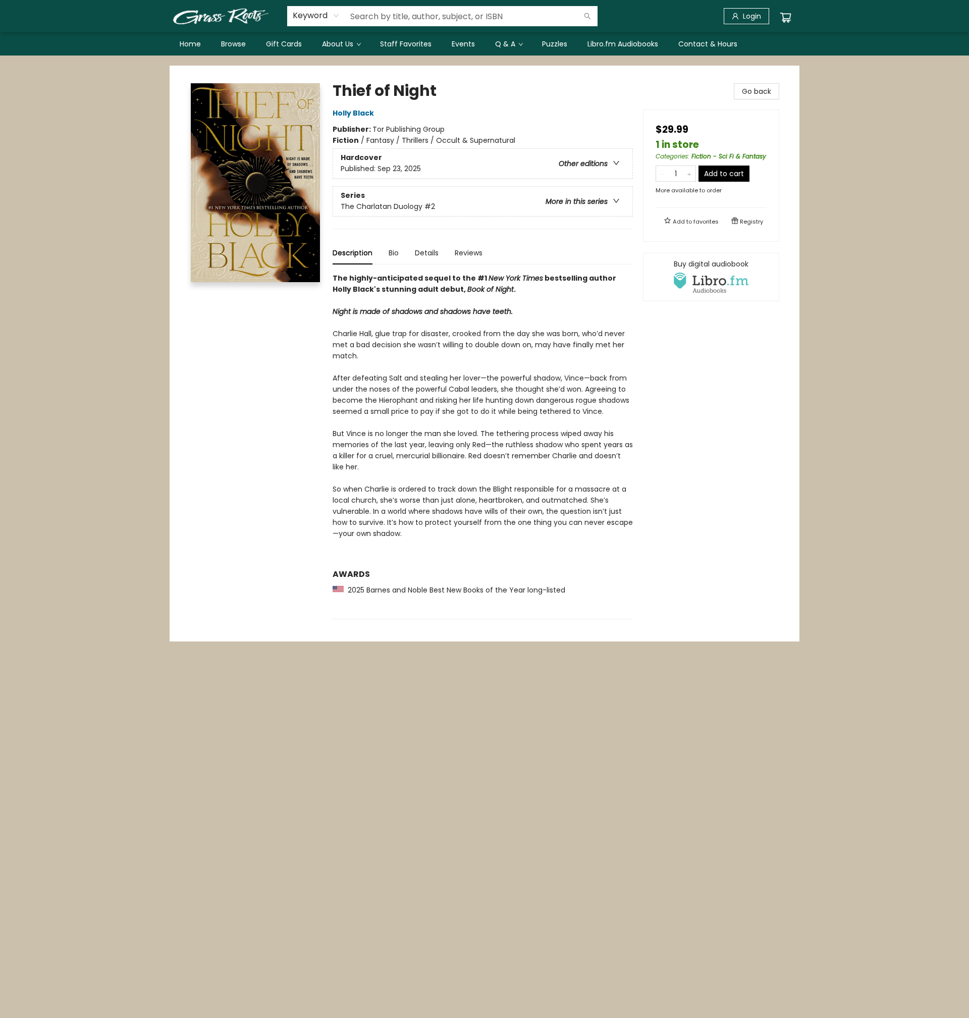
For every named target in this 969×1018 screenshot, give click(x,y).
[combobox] (316, 15)
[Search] (587, 16)
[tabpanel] (483, 446)
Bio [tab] (394, 253)
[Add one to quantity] (689, 173)
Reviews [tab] (468, 253)
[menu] (484, 44)
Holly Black (353, 113)
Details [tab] (427, 253)
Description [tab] (352, 253)
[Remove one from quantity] (662, 173)
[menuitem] (190, 44)
